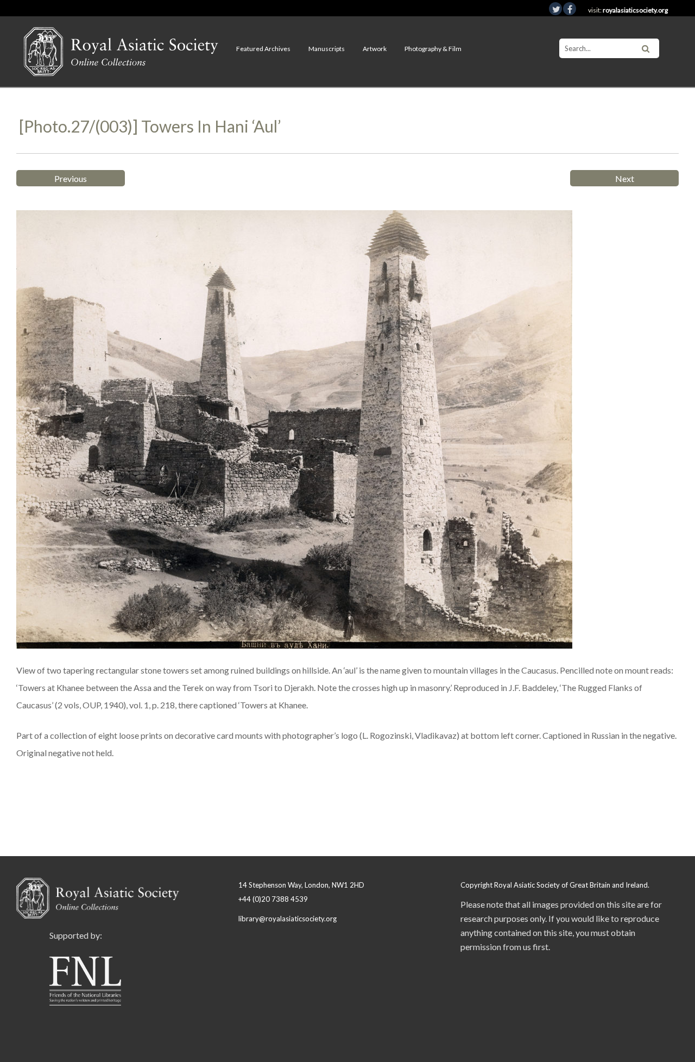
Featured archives (263, 49)
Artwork (375, 49)
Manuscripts (326, 49)
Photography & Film (433, 49)
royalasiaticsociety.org (635, 10)
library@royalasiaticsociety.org (287, 918)
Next (624, 178)
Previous (70, 178)
